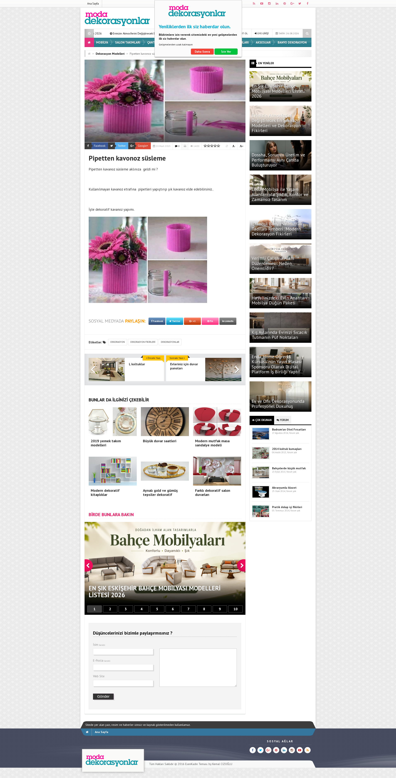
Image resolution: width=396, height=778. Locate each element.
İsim (99, 645)
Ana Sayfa (93, 3)
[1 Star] (205, 145)
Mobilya (102, 42)
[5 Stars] (218, 145)
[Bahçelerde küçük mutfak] (261, 478)
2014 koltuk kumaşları (287, 449)
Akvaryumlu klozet (284, 488)
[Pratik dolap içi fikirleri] (261, 516)
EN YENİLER (266, 63)
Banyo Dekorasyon (292, 42)
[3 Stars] (211, 145)
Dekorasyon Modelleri (110, 54)
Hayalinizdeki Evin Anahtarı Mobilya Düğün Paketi (279, 300)
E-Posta (101, 660)
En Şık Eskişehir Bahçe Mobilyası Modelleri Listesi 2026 (278, 91)
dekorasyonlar (170, 342)
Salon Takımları (127, 42)
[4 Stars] (215, 145)
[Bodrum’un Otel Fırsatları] (261, 439)
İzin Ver (226, 51)
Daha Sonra (202, 51)
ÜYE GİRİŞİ (263, 33)
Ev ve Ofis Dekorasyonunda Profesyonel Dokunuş (278, 403)
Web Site (99, 676)
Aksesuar (263, 42)
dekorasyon (117, 342)
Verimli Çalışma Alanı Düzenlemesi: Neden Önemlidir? (273, 263)
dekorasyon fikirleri (142, 342)
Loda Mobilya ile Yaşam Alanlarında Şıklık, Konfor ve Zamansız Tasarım (280, 194)
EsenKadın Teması (196, 764)
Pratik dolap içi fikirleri (287, 507)
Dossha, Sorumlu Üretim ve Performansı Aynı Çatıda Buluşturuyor (278, 160)
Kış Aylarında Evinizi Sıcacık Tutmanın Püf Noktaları (279, 334)
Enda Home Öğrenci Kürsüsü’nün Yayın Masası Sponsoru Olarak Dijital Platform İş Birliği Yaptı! (277, 364)
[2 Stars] (208, 145)
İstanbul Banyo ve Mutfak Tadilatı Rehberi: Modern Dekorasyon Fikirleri (277, 228)
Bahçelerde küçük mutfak (289, 468)
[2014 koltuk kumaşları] (261, 458)
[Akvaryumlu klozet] (261, 497)
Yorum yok (294, 433)
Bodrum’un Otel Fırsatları (289, 429)
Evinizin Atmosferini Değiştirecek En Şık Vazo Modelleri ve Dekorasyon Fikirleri (276, 122)
